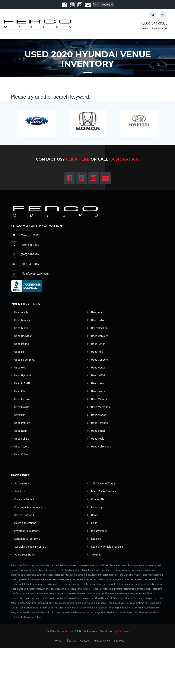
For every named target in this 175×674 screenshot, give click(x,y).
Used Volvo (21, 454)
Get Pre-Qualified (24, 515)
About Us (19, 491)
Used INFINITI (22, 383)
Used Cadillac (99, 328)
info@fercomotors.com (35, 273)
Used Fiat (19, 351)
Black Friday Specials (103, 491)
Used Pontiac (22, 422)
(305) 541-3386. (124, 159)
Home (94, 515)
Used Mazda (21, 407)
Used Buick (21, 328)
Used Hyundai (22, 375)
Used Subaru (21, 438)
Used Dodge (21, 343)
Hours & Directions (25, 523)
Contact (85, 640)
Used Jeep (97, 383)
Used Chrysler (99, 336)
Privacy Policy (98, 530)
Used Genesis (99, 359)
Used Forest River (24, 359)
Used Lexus (97, 391)
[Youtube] (72, 5)
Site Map (95, 554)
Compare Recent (24, 499)
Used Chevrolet (23, 336)
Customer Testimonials (28, 507)
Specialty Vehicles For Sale (106, 546)
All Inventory (21, 483)
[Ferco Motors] (37, 23)
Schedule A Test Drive (27, 538)
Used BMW (97, 320)
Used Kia (19, 391)
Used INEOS (97, 375)
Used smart (97, 430)
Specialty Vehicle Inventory (30, 546)
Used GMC (20, 367)
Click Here (77, 159)
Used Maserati (99, 399)
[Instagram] (79, 5)
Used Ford (96, 351)
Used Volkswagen (101, 446)
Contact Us (97, 499)
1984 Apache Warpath (103, 483)
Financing (96, 507)
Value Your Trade (24, 554)
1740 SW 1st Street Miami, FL (153, 28)
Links (93, 523)
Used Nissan (98, 415)
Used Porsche (99, 422)
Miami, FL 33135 (30, 235)
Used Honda (98, 367)
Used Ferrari (97, 343)
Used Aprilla (21, 312)
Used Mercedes (100, 407)
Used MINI (20, 415)
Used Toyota (21, 446)
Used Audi (96, 312)
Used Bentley (22, 320)
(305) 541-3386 (154, 23)
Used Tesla (97, 438)
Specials (95, 538)
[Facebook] (64, 5)
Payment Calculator (26, 530)
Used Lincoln (22, 399)
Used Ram (20, 430)
